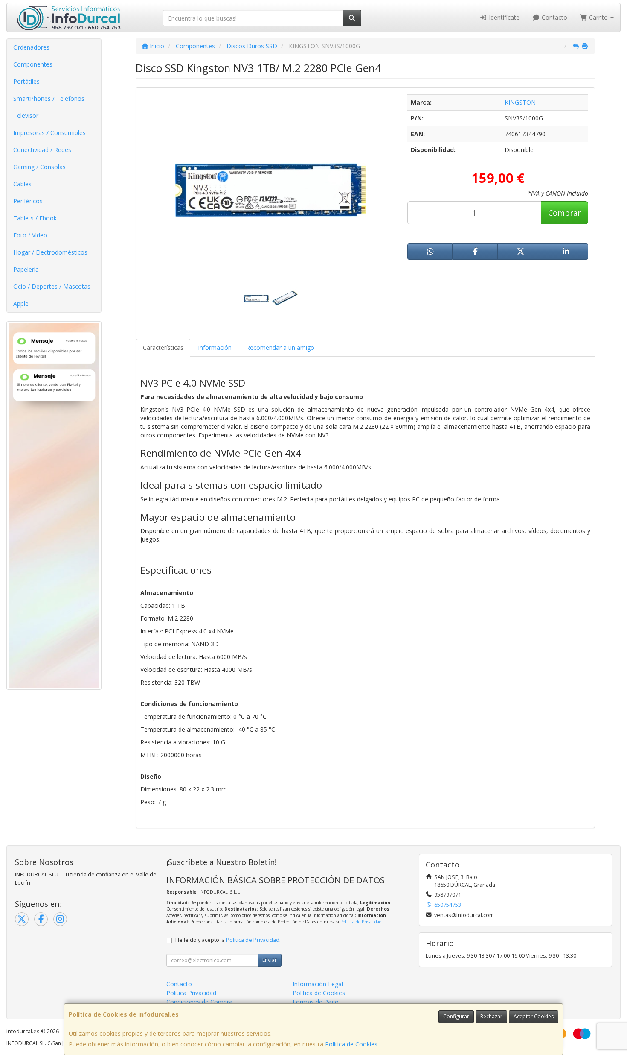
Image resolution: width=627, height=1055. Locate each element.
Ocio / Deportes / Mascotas (51, 286)
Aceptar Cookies (534, 1016)
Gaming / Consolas (39, 167)
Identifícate (503, 17)
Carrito (598, 17)
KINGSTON (520, 102)
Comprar (564, 213)
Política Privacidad (191, 993)
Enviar (269, 960)
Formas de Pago (316, 1002)
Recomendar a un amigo (280, 347)
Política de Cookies (351, 1044)
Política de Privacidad (361, 922)
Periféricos (28, 201)
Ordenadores (31, 47)
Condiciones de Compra (199, 1002)
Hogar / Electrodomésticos (50, 252)
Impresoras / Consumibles (49, 133)
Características (163, 347)
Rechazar (491, 1016)
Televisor (25, 115)
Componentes (32, 64)
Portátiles (26, 81)
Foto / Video (30, 235)
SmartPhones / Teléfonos (48, 98)
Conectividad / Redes (42, 150)
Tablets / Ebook (35, 218)
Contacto (553, 17)
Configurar (456, 1016)
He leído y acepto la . (228, 940)
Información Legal (318, 984)
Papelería (26, 269)
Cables (22, 184)
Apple (21, 303)
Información (215, 347)
